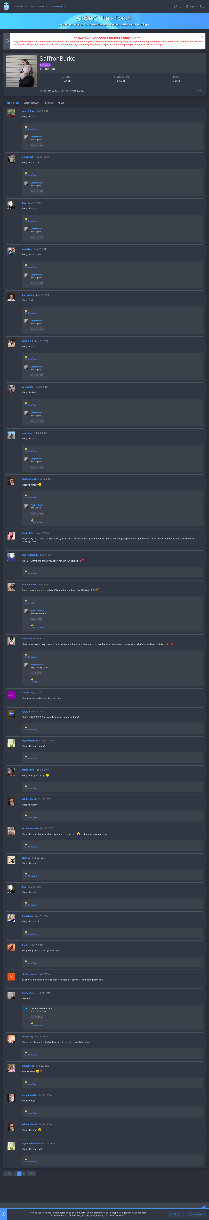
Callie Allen (28, 533)
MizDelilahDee (29, 584)
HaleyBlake (28, 1065)
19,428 (66, 80)
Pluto (52, 68)
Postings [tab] (48, 102)
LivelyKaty (27, 1036)
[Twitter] (204, 1208)
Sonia (25, 945)
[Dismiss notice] (201, 37)
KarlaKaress (28, 638)
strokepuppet (29, 974)
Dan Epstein (28, 295)
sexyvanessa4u (30, 828)
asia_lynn (27, 433)
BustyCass (27, 916)
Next (30, 1173)
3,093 (176, 80)
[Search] (202, 6)
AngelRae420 (29, 1095)
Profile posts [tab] (12, 102)
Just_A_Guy (28, 111)
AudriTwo (27, 249)
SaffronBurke (37, 136)
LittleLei (26, 857)
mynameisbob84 (31, 740)
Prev (9, 1173)
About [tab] (61, 102)
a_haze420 (28, 157)
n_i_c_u (26, 711)
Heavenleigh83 (30, 555)
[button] (26, 6)
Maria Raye (28, 769)
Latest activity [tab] (31, 102)
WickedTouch (29, 479)
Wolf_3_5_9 (27, 341)
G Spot (25, 692)
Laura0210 (27, 387)
